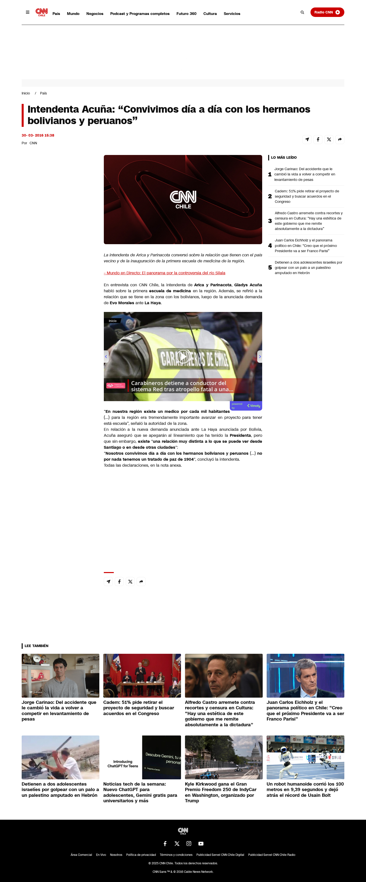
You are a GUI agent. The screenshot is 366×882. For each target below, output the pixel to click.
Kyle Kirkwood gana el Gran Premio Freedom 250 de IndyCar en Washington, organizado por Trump (220, 792)
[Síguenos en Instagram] (189, 844)
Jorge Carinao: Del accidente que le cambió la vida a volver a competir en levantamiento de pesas (304, 174)
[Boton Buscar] (302, 12)
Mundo (73, 13)
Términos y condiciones (176, 855)
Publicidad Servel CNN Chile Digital (220, 855)
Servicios (232, 13)
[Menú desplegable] (28, 12)
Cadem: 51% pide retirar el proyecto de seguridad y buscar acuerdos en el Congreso (307, 196)
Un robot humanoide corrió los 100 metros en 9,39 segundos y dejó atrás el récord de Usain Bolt (305, 790)
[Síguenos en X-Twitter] (177, 844)
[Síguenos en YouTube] (201, 844)
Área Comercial (81, 855)
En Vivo (101, 855)
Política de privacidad (141, 855)
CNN (33, 143)
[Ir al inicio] (42, 12)
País (56, 13)
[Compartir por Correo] (307, 139)
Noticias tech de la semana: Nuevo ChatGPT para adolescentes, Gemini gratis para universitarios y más (140, 792)
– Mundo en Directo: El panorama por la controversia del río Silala (164, 273)
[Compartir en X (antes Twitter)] (328, 139)
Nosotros (116, 855)
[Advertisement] (59, 440)
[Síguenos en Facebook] (165, 844)
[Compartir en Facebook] (317, 139)
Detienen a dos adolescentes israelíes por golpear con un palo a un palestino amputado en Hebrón (308, 267)
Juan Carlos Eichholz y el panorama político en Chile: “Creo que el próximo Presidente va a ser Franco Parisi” (306, 245)
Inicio (26, 93)
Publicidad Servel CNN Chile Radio (271, 855)
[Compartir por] (339, 139)
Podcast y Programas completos (140, 13)
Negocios (94, 13)
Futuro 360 (186, 13)
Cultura (210, 13)
